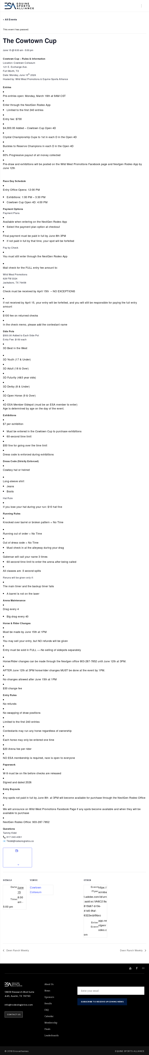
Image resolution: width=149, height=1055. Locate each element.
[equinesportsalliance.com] (19, 6)
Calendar (49, 1016)
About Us (49, 984)
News (47, 990)
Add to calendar (17, 857)
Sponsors (49, 997)
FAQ (47, 1009)
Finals (47, 1029)
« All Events (10, 19)
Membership (51, 1022)
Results (48, 1003)
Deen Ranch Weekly (17, 950)
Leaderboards (52, 1035)
